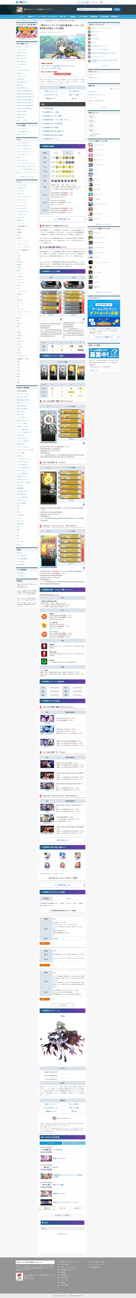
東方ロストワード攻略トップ (24, 46)
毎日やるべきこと (21, 411)
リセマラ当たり (52, 16)
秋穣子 (18, 326)
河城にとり (19, 323)
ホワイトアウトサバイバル (100, 204)
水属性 (18, 370)
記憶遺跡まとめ (20, 117)
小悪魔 (18, 350)
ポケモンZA (96, 257)
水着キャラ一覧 (20, 194)
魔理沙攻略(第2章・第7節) (23, 400)
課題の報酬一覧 (20, 444)
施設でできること (21, 414)
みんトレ (95, 169)
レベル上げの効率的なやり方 (24, 467)
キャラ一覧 (42, 16)
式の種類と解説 (20, 435)
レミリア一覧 (20, 223)
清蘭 (18, 320)
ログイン (116, 2)
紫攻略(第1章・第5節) (22, 397)
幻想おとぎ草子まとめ (22, 87)
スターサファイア (21, 279)
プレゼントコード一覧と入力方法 (52, 68)
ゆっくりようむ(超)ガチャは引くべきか (26, 169)
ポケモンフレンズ (97, 194)
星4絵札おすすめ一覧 (22, 500)
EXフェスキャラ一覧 (22, 208)
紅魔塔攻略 (93, 16)
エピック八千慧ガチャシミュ (24, 142)
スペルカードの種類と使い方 (24, 432)
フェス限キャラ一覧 (22, 214)
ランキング (117, 88)
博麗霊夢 (19, 229)
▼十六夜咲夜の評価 (47, 108)
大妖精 (18, 285)
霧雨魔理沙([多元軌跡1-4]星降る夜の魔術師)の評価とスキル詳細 (104, 61)
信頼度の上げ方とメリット (23, 420)
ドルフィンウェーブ (98, 150)
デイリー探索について (22, 417)
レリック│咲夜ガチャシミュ (24, 154)
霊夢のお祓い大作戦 (22, 111)
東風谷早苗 (19, 238)
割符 (18, 509)
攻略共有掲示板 (20, 564)
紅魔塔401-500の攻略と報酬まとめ (25, 102)
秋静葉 (18, 338)
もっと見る (104, 65)
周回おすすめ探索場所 (22, 408)
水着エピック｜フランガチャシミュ (25, 151)
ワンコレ (95, 209)
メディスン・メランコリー (23, 311)
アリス (62, 869)
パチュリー (19, 314)
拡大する (51, 314)
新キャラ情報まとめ (22, 61)
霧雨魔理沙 (19, 232)
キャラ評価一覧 (95, 38)
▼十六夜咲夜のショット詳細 (50, 112)
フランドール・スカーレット (24, 247)
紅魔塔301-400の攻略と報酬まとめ (25, 99)
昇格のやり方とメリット (23, 470)
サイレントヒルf (97, 272)
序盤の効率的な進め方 (22, 82)
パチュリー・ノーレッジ (23, 241)
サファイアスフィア (98, 145)
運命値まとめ (20, 456)
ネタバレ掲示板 (20, 561)
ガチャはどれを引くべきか (51, 94)
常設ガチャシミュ (21, 157)
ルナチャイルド (20, 282)
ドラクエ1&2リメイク (99, 247)
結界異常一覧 (20, 73)
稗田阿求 (19, 332)
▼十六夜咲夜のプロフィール (50, 139)
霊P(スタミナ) (20, 520)
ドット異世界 (96, 199)
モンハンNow (96, 189)
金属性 (18, 376)
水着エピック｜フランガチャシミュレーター (102, 28)
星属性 (18, 382)
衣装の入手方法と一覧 (22, 438)
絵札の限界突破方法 (22, 494)
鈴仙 (47, 869)
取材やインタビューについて (68, 1267)
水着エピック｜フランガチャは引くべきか (26, 173)
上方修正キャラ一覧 (22, 188)
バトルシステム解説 (22, 423)
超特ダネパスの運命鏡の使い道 (96, 100)
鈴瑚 (18, 297)
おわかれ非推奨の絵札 (22, 497)
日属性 (18, 362)
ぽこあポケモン (97, 232)
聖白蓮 (18, 270)
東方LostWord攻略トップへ (64, 1118)
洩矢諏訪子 (19, 300)
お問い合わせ (64, 1277)
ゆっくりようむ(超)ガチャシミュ (25, 148)
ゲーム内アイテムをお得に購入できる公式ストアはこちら (58, 66)
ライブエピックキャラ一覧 (23, 196)
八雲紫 (18, 235)
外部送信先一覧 (95, 1267)
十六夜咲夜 (19, 276)
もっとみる (103, 107)
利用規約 (63, 1272)
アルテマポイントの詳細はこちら (104, 337)
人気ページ (74, 1143)
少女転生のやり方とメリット (24, 479)
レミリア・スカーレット (23, 244)
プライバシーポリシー (97, 1264)
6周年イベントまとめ (22, 120)
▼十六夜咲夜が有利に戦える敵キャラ (52, 131)
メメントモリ (96, 219)
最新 (111, 88)
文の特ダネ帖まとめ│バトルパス (99, 46)
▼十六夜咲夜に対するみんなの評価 (52, 135)
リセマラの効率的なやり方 (23, 131)
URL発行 (63, 1208)
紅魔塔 (60, 266)
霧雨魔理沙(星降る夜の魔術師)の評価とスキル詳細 (103, 53)
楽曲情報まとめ (20, 573)
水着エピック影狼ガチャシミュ (24, 145)
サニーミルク (20, 303)
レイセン (19, 329)
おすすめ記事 (51, 1143)
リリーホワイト (20, 273)
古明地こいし (20, 341)
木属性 (18, 373)
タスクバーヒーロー (98, 242)
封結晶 (18, 512)
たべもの (19, 518)
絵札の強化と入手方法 (22, 491)
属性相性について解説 (22, 426)
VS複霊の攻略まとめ (22, 114)
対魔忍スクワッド (97, 160)
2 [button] (64, 1064)
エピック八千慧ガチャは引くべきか (25, 163)
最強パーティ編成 (74, 94)
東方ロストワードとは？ (23, 394)
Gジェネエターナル (98, 165)
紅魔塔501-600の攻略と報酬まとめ (25, 105)
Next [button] (84, 1039)
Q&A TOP (91, 74)
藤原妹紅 (19, 317)
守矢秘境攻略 (104, 16)
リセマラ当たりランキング (97, 56)
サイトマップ (64, 1280)
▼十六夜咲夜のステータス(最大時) (51, 123)
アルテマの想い (65, 1264)
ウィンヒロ (96, 179)
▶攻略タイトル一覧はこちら (104, 224)
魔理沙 (78, 859)
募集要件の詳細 (93, 370)
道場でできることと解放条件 (24, 482)
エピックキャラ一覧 (22, 199)
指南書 (18, 529)
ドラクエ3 (95, 277)
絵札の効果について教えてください (97, 94)
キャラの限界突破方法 (22, 473)
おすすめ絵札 (83, 16)
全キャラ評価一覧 (74, 91)
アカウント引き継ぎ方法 (23, 441)
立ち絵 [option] (63, 1016)
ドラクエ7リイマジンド (99, 252)
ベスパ (90, 103)
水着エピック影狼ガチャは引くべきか (26, 166)
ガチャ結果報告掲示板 (22, 558)
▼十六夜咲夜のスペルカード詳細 (51, 116)
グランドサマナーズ (98, 214)
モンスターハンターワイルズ (100, 262)
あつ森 (94, 267)
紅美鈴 (18, 259)
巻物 (18, 526)
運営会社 (63, 1282)
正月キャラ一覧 (20, 217)
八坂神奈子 (19, 335)
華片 (18, 532)
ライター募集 (64, 1285)
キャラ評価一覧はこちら (62, 219)
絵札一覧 (63, 16)
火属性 (18, 367)
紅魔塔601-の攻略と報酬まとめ (24, 108)
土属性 (18, 379)
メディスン (78, 869)
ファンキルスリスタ (98, 155)
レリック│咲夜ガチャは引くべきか (25, 176)
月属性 (18, 364)
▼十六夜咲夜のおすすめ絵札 (50, 127)
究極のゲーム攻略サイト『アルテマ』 (71, 1262)
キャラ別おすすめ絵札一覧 (23, 70)
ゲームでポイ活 (82, 2)
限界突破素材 (20, 515)
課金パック (19, 544)
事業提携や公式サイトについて (69, 1269)
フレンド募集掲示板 (22, 555)
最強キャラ (31, 16)
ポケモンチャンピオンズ (99, 237)
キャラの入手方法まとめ (23, 461)
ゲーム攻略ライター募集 (98, 1262)
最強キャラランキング (51, 91)
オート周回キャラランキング (24, 458)
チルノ (62, 859)
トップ (21, 16)
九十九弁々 (19, 344)
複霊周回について (93, 91)
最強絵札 (73, 16)
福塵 (18, 538)
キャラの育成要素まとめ (23, 464)
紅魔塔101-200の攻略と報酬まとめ (25, 93)
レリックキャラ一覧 (22, 202)
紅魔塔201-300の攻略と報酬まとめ (25, 96)
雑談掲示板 (114, 16)
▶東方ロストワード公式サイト (47, 1133)
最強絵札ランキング (51, 98)
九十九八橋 (19, 347)
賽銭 (18, 506)
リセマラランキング (22, 49)
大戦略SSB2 (96, 287)
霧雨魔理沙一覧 (20, 220)
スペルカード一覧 (21, 76)
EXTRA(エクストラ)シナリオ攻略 (25, 449)
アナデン (95, 174)
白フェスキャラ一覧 (22, 205)
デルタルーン (96, 282)
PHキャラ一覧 (20, 191)
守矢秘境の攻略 (20, 79)
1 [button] (61, 1064)
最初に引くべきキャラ (22, 134)
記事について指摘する (63, 1215)
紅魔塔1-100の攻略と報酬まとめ (25, 90)
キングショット (97, 184)
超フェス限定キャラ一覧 (23, 211)
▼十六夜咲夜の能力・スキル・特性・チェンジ (55, 119)
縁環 (18, 535)
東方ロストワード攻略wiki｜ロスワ (37, 9)
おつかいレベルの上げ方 (23, 447)
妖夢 (47, 859)
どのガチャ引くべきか (22, 160)
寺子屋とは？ (20, 485)
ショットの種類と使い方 (23, 429)
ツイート (48, 1208)
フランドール (20, 308)
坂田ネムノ (19, 353)
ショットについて (93, 97)
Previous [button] (41, 1039)
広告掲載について (65, 1275)
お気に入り (79, 1208)
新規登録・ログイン (93, 77)
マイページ (91, 80)
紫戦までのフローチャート (23, 402)
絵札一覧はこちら (62, 840)
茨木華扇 (19, 267)
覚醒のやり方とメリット (23, 476)
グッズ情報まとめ (21, 576)
